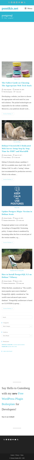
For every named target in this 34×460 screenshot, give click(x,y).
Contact (12, 455)
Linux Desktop (7, 157)
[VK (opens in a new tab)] (14, 2)
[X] (4, 440)
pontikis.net (10, 8)
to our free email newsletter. (13, 344)
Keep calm (17, 207)
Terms (21, 455)
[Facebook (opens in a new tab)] (11, 2)
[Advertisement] (17, 44)
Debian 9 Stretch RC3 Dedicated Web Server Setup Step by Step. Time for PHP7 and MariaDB (16, 148)
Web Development (8, 91)
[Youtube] (15, 440)
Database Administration (9, 220)
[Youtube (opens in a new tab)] (21, 2)
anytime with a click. (9, 346)
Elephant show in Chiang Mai (17, 270)
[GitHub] (13, 440)
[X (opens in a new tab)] (9, 2)
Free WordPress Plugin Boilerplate (12, 399)
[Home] (2, 18)
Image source (17, 79)
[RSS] (17, 440)
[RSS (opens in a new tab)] (24, 2)
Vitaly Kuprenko (7, 89)
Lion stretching (17, 141)
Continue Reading (8, 114)
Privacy (17, 455)
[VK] (10, 440)
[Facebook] (6, 440)
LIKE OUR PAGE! (7, 351)
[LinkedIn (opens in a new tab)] (16, 2)
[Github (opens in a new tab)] (19, 2)
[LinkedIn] (8, 440)
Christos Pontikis (8, 155)
